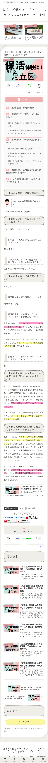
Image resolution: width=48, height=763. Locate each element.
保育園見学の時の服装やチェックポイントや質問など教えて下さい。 (24, 155)
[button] (39, 85)
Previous (2, 33)
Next (46, 33)
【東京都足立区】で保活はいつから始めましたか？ (23, 115)
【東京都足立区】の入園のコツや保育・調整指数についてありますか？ (23, 171)
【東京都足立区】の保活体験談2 (22, 108)
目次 (22, 99)
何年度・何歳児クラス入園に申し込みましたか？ (24, 124)
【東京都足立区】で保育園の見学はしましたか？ (23, 141)
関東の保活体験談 (12, 508)
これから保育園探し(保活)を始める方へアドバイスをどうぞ (23, 180)
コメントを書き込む (25, 721)
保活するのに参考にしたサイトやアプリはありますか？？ (24, 162)
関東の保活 (31, 508)
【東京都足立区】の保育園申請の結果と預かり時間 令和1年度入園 (24, 132)
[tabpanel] (13, 33)
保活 (22, 508)
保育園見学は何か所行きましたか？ (21, 149)
